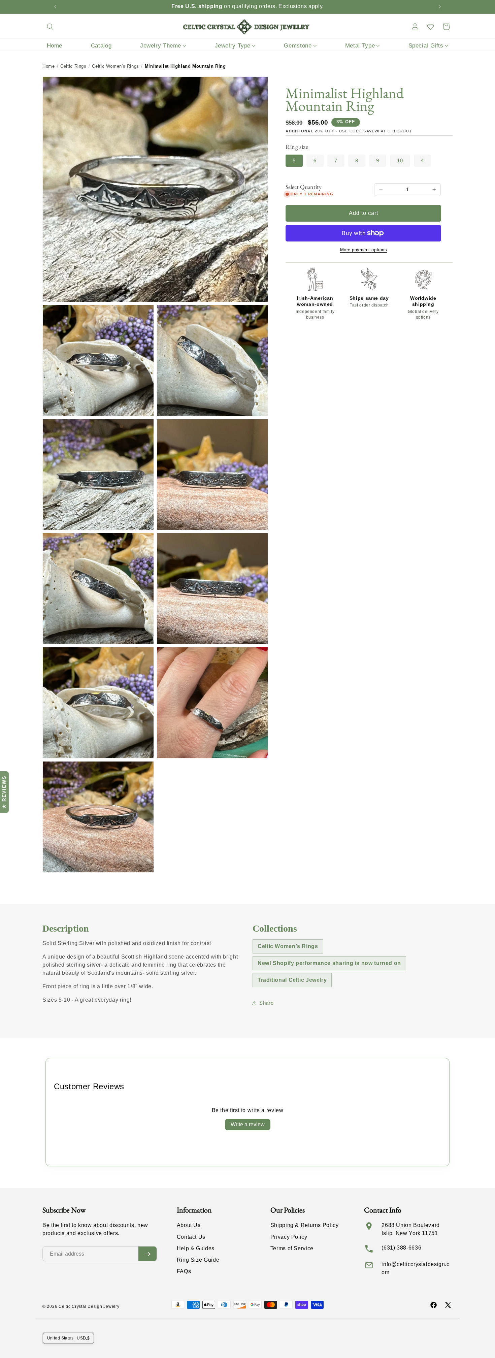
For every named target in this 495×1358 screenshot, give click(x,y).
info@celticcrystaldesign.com (415, 1268)
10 (403, 162)
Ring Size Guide (198, 1260)
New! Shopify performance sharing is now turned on (329, 963)
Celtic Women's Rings (115, 66)
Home (48, 66)
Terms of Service (292, 1248)
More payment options (363, 250)
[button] (50, 26)
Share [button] (266, 1003)
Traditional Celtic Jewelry (292, 980)
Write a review (248, 1124)
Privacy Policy (288, 1237)
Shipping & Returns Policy (304, 1225)
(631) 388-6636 (401, 1248)
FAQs (184, 1271)
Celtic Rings (73, 66)
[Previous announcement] (55, 6)
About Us (189, 1225)
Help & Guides (195, 1248)
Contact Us (191, 1237)
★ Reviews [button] (4, 791)
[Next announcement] (439, 6)
